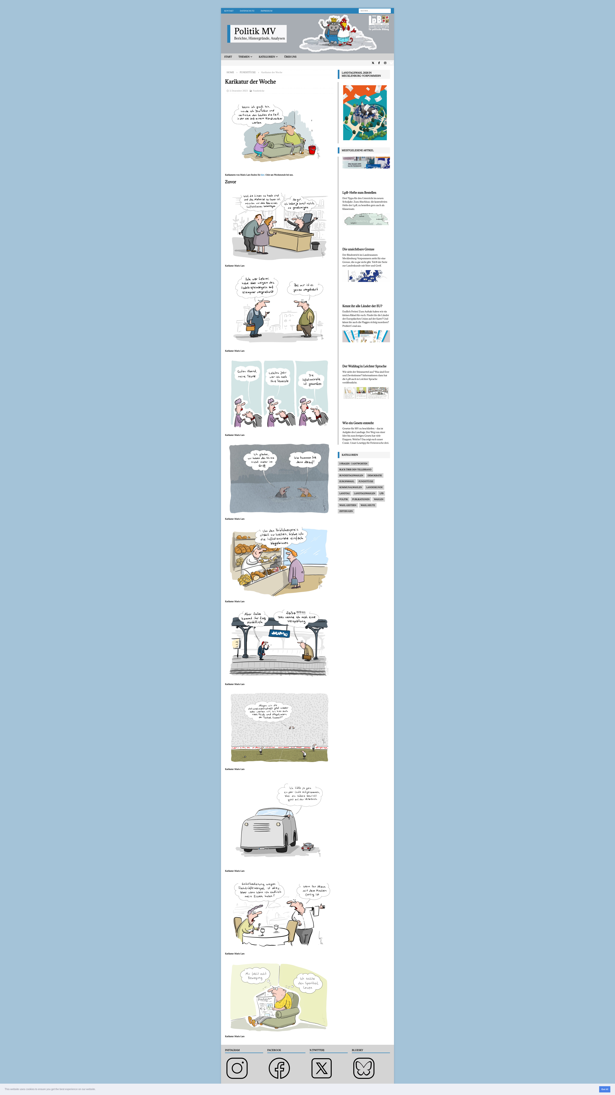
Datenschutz (247, 11)
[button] (96, 1089)
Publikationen (361, 499)
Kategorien (267, 56)
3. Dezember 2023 (239, 90)
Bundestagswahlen (351, 475)
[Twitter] (373, 63)
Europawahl (346, 481)
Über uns (290, 56)
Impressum (266, 11)
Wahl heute (368, 505)
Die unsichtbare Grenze (358, 249)
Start (228, 56)
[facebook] (379, 63)
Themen (244, 56)
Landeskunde (374, 487)
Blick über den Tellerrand (355, 469)
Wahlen (378, 499)
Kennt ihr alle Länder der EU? (362, 306)
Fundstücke (258, 90)
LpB (381, 493)
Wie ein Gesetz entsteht (358, 423)
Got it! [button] (604, 1089)
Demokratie (375, 475)
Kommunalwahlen (350, 487)
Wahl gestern (347, 505)
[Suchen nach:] (375, 10)
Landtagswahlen (364, 493)
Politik (343, 499)
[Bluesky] (391, 63)
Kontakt (229, 11)
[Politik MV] (307, 51)
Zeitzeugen (346, 511)
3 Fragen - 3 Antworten (353, 463)
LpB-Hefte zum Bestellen (359, 192)
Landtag (344, 493)
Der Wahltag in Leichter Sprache (364, 366)
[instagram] (385, 63)
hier (262, 174)
